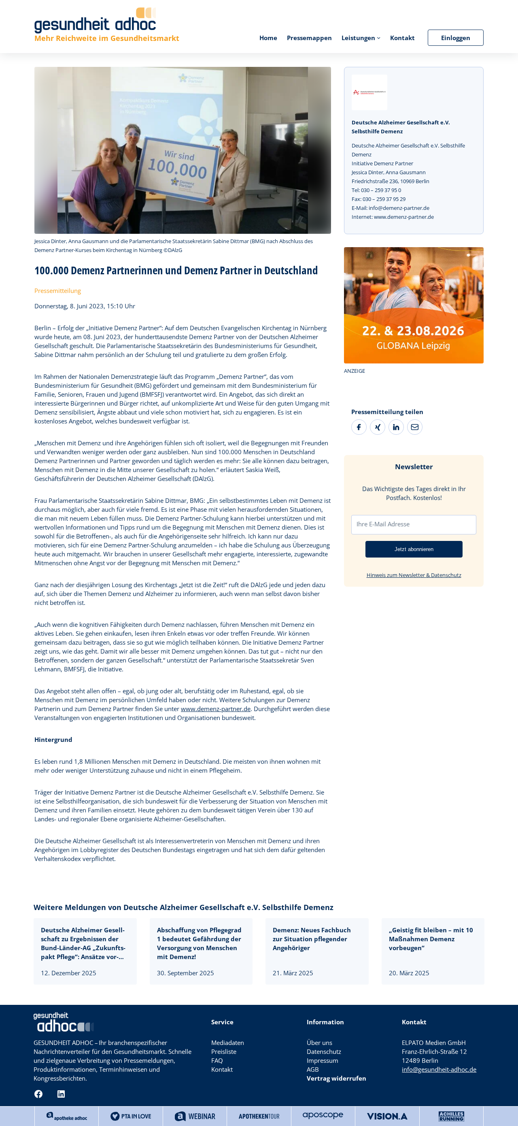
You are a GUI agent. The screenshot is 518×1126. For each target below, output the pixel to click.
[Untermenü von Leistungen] (378, 37)
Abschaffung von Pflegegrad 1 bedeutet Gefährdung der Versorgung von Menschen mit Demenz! (199, 943)
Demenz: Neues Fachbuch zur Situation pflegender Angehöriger (312, 938)
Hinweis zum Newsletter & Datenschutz (414, 574)
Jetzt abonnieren (414, 549)
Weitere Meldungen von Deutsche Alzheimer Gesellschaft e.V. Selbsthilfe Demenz (183, 907)
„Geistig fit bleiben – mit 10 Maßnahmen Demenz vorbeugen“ (431, 938)
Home (268, 37)
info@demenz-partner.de (399, 208)
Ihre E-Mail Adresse (383, 523)
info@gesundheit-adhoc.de (439, 1069)
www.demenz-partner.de (216, 708)
